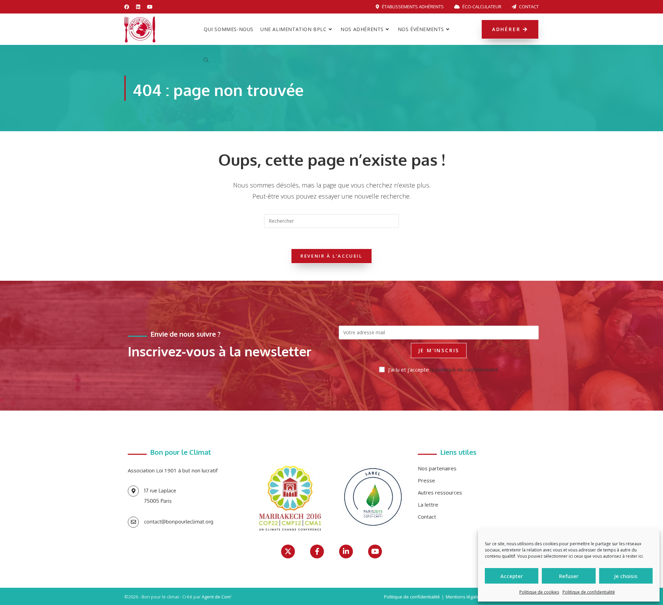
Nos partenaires (437, 468)
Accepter (511, 576)
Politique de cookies (539, 592)
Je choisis (625, 576)
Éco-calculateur (481, 6)
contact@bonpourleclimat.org (178, 521)
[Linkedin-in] (346, 551)
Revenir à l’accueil (331, 256)
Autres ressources (440, 492)
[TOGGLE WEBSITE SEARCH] (206, 60)
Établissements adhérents (412, 6)
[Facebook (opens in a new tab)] (128, 6)
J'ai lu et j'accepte (443, 369)
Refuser (568, 576)
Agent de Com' (217, 597)
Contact (528, 6)
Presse (426, 480)
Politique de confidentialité (589, 592)
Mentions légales (464, 597)
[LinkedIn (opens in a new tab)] (138, 6)
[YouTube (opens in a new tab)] (150, 6)
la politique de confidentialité (464, 369)
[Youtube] (375, 551)
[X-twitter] (288, 551)
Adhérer (507, 29)
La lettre (428, 504)
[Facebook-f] (317, 551)
